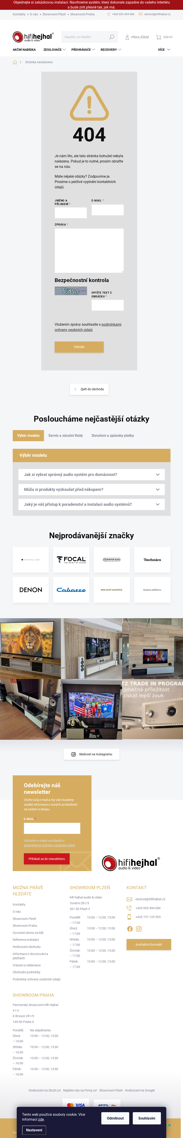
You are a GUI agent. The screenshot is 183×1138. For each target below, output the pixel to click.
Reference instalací (26, 939)
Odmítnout (115, 1118)
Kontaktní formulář (149, 944)
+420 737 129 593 (148, 917)
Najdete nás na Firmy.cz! (80, 1090)
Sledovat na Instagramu (95, 754)
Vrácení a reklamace (27, 965)
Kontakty (19, 14)
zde (41, 1119)
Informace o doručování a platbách (30, 956)
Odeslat (79, 347)
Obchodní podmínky (26, 972)
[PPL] (107, 1105)
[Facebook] (130, 928)
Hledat (111, 37)
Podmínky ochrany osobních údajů (36, 979)
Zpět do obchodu (92, 389)
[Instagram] (138, 928)
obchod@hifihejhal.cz (150, 899)
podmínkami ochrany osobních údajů (49, 845)
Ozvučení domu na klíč (28, 933)
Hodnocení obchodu (27, 947)
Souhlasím (146, 1118)
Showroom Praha (82, 14)
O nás (34, 14)
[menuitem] (26, 49)
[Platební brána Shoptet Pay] (76, 1105)
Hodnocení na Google (140, 1090)
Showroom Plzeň (54, 14)
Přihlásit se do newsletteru (47, 859)
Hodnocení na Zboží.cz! (45, 1090)
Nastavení (34, 1130)
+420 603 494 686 (148, 908)
